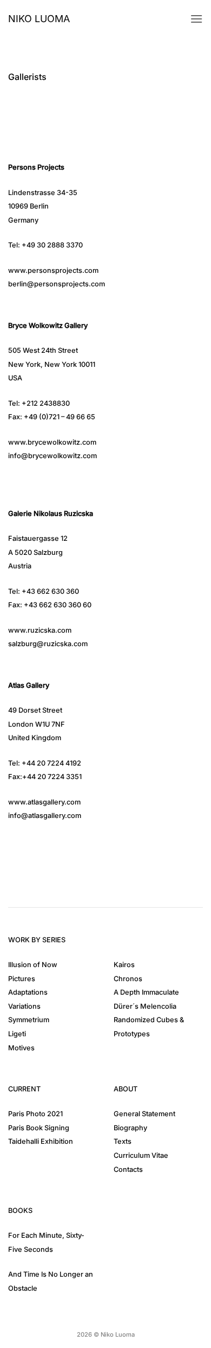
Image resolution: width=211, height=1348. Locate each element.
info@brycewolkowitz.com (52, 456)
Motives (21, 1048)
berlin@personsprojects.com (56, 284)
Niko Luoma (39, 19)
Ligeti (17, 1034)
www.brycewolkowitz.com (52, 442)
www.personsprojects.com (53, 270)
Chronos (128, 979)
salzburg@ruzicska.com (48, 644)
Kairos (124, 965)
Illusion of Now (32, 965)
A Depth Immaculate (146, 992)
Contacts (128, 1169)
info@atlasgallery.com (44, 816)
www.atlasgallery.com (44, 802)
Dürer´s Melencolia (145, 1006)
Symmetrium (28, 1020)
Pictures (21, 979)
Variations (24, 1006)
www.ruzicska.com (39, 630)
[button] (196, 18)
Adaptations (28, 992)
